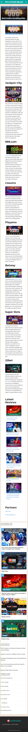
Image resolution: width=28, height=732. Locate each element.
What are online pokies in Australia (9, 670)
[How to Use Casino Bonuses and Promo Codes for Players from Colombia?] (14, 537)
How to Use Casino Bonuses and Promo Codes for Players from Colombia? (13, 465)
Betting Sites (4, 702)
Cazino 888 (8, 155)
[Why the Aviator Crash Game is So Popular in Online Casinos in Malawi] (14, 582)
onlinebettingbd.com (10, 514)
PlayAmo (7, 236)
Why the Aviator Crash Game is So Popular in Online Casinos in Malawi (13, 418)
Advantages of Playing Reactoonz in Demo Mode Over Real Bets (12, 449)
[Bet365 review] (14, 628)
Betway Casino (18, 279)
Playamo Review (5, 616)
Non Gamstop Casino (6, 710)
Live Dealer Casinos (5, 690)
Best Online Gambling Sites (6, 678)
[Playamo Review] (14, 606)
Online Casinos (6, 589)
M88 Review (4, 571)
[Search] (26, 2)
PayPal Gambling (4, 686)
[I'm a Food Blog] (14, 720)
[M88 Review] (14, 560)
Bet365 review (5, 639)
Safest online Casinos (5, 694)
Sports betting (4, 698)
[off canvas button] (2, 2)
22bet (8, 381)
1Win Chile (8, 511)
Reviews (5, 544)
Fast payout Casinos (5, 707)
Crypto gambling (4, 682)
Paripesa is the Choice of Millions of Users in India (13, 654)
